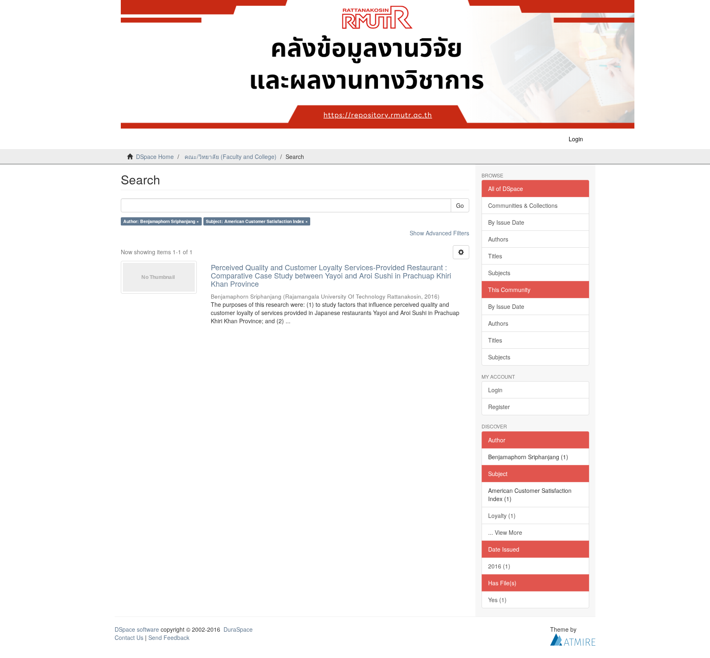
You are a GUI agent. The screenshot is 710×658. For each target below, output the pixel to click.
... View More (505, 532)
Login (495, 390)
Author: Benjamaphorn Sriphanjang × (161, 221)
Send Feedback (168, 637)
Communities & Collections (523, 205)
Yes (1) (497, 600)
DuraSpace (238, 629)
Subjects (499, 273)
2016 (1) (499, 566)
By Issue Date (506, 222)
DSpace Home (155, 156)
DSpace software (137, 629)
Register (499, 407)
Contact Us (129, 637)
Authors (498, 239)
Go (460, 205)
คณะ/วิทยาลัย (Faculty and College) (230, 156)
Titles (495, 256)
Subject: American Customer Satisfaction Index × (257, 221)
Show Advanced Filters (439, 233)
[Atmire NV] (572, 638)
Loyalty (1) (502, 515)
